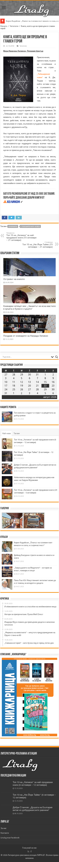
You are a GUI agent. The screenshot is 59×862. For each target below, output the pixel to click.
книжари (13, 226)
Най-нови (6, 433)
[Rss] (28, 851)
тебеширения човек (30, 226)
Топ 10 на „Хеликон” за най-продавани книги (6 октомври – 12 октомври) (33, 783)
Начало (3, 26)
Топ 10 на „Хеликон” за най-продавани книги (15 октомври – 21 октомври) (21, 236)
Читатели (14, 26)
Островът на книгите (14, 279)
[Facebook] (31, 851)
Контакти (5, 833)
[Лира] (31, 7)
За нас (4, 828)
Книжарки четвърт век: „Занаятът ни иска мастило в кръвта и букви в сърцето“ (29, 307)
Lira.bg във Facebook (10, 838)
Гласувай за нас (29, 848)
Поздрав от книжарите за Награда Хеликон (25, 335)
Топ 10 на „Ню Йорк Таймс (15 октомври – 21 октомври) (37, 244)
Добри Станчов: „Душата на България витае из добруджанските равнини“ (32, 809)
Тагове (17, 433)
